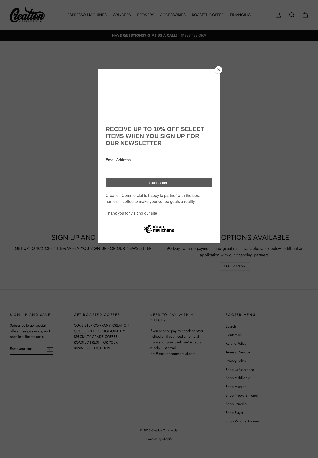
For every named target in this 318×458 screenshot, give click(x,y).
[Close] (218, 70)
